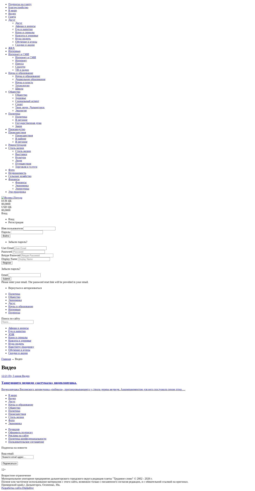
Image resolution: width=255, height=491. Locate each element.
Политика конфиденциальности (27, 438)
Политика (14, 293)
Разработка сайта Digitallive (17, 487)
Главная (6, 358)
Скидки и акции (18, 353)
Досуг (11, 303)
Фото (11, 420)
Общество (14, 297)
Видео (12, 398)
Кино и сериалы (18, 337)
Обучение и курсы (19, 349)
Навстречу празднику (21, 346)
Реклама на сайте (18, 435)
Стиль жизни (16, 417)
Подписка (14, 312)
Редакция (13, 429)
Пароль (6, 232)
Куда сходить (16, 343)
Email (4, 274)
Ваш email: (7, 453)
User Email (7, 248)
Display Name (9, 258)
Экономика (15, 300)
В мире (12, 395)
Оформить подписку (20, 432)
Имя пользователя (12, 228)
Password (7, 251)
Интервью (14, 309)
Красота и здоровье (19, 340)
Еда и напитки (17, 331)
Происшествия (17, 414)
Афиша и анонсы (18, 328)
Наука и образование (20, 306)
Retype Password (11, 255)
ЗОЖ (11, 334)
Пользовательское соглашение (26, 441)
